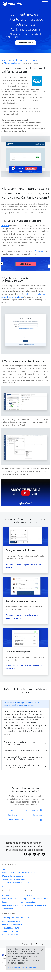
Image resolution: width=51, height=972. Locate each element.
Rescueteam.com (15, 819)
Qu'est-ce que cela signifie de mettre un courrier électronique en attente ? (21, 703)
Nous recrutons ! (9, 898)
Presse (5, 902)
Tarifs (4, 869)
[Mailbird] (12, 3)
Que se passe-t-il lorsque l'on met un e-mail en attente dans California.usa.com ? (23, 758)
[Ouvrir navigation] (45, 3)
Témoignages (7, 909)
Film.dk (11, 810)
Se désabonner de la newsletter (34, 905)
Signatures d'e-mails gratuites (14, 879)
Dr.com (23, 810)
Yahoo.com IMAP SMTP (11, 931)
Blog (4, 886)
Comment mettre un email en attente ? (21, 750)
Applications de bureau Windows (15, 883)
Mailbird (5, 225)
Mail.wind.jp (37, 810)
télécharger (38, 251)
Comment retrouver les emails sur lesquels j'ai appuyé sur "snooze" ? (23, 766)
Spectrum (12, 815)
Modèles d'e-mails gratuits (12, 876)
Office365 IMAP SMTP (10, 928)
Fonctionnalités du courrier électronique (18, 872)
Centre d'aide (26, 895)
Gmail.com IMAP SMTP (11, 921)
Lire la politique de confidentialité (22, 967)
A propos (5, 895)
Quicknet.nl (38, 815)
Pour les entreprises (10, 905)
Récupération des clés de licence (34, 898)
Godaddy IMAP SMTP (10, 935)
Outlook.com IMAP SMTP (12, 924)
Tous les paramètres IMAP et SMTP (16, 918)
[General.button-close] (42, 949)
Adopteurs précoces (29, 902)
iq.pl (41, 819)
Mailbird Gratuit (25, 42)
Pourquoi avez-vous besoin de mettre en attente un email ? (22, 743)
